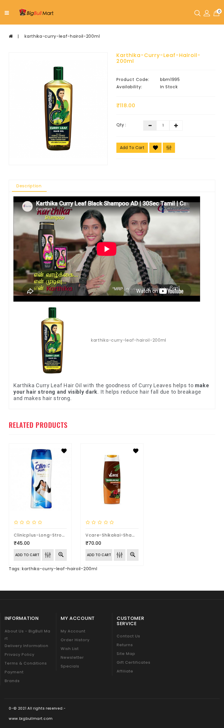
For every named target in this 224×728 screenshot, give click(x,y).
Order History (75, 640)
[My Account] (207, 13)
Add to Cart (132, 148)
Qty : (121, 125)
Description (29, 186)
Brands (12, 681)
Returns (125, 645)
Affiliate (125, 671)
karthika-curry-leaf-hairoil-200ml (62, 36)
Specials (70, 666)
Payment (14, 672)
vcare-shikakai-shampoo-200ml (123, 535)
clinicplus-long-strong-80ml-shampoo (60, 535)
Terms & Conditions (26, 663)
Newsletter (72, 657)
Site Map (126, 653)
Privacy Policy (19, 654)
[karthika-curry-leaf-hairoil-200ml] (58, 108)
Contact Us (128, 636)
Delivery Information (26, 646)
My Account (73, 631)
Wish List (70, 648)
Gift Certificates (133, 662)
